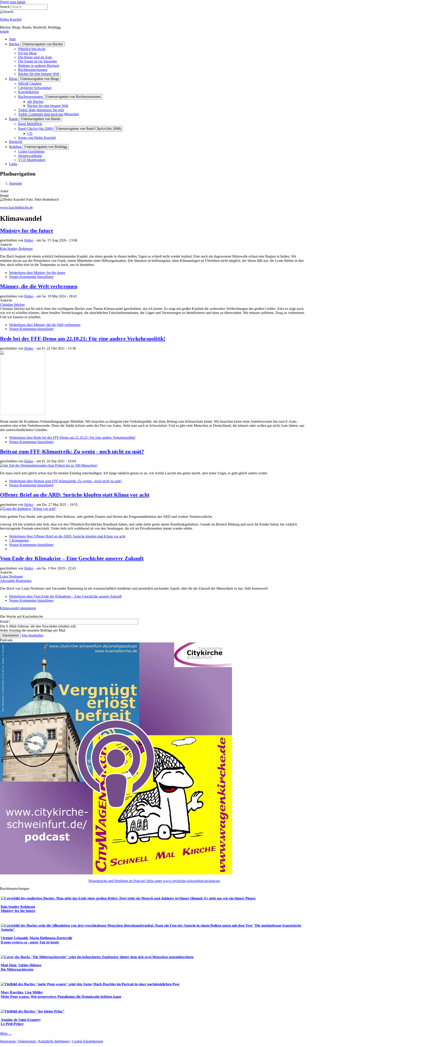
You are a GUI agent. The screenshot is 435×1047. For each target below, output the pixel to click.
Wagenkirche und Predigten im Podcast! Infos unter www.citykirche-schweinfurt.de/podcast (154, 881)
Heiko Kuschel (11, 19)
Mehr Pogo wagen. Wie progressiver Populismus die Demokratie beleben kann (61, 997)
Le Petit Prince (12, 1024)
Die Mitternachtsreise (17, 969)
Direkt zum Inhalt (12, 2)
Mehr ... (5, 1033)
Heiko (28, 240)
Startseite (15, 183)
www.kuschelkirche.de (16, 207)
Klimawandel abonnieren (18, 608)
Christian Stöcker (12, 304)
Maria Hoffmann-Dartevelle (50, 938)
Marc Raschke (12, 992)
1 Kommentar (19, 540)
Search (5, 7)
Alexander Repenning (15, 581)
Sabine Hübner (29, 965)
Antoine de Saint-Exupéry (21, 1020)
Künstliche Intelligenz (54, 1041)
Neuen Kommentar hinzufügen (31, 277)
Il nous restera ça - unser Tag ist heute (30, 942)
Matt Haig (8, 965)
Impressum (8, 1041)
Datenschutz (27, 1041)
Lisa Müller (34, 992)
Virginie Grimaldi (14, 938)
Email (4, 621)
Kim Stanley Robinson (16, 249)
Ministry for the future (18, 911)
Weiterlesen (37, 273)
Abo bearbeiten (32, 635)
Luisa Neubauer (11, 576)
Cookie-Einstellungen (87, 1041)
